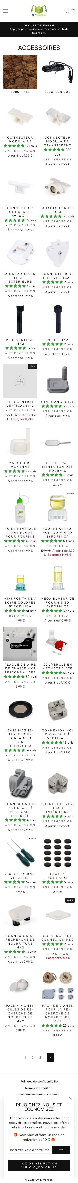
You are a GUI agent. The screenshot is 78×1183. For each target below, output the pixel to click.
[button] (14, 146)
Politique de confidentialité (39, 1081)
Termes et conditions (39, 1088)
